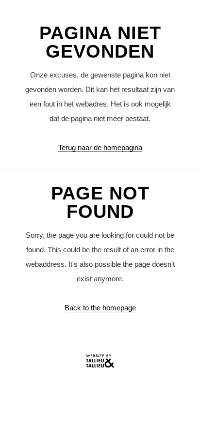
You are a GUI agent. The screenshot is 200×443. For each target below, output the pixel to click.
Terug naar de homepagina (100, 147)
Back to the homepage (100, 308)
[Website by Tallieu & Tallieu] (100, 363)
